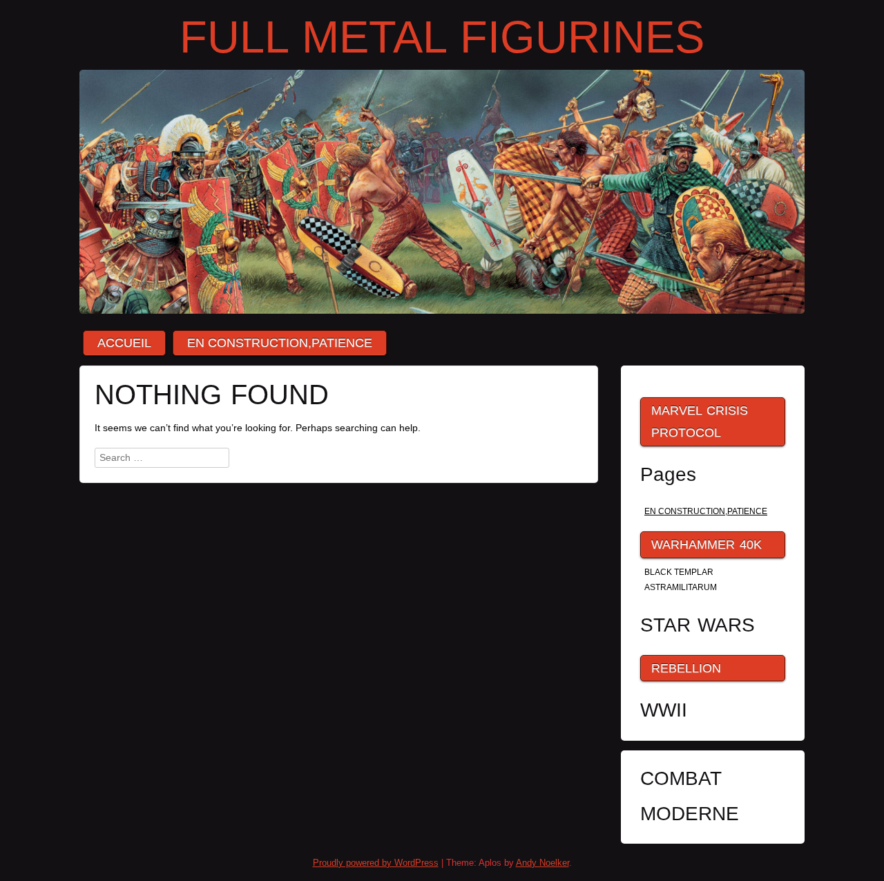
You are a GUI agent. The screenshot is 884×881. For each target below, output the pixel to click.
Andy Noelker (542, 863)
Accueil (124, 343)
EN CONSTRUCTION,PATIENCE (279, 343)
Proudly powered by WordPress (376, 863)
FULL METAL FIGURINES (442, 37)
